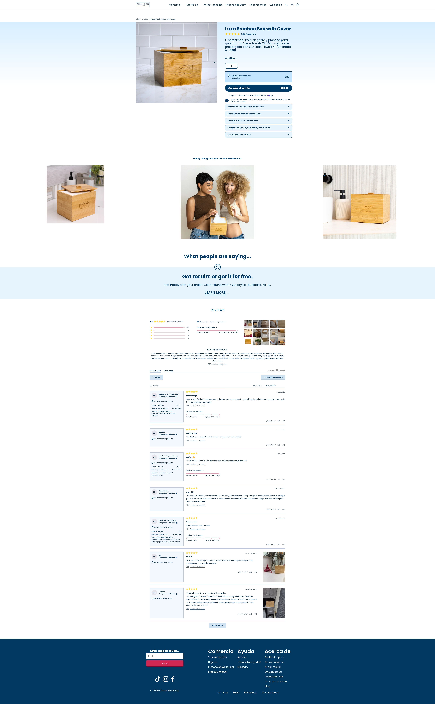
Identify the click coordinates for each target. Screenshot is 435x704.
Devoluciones (270, 692)
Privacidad (250, 692)
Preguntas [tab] (168, 371)
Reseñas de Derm (236, 4)
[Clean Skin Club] (143, 4)
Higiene (213, 662)
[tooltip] (227, 350)
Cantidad (230, 58)
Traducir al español (219, 364)
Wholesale (276, 4)
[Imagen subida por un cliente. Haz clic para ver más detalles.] (257, 341)
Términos (222, 692)
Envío (236, 692)
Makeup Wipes (217, 672)
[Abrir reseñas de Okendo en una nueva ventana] (276, 370)
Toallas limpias (217, 657)
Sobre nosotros (274, 662)
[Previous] (139, 62)
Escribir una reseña (275, 378)
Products (145, 19)
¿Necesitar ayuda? (249, 662)
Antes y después (213, 4)
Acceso (241, 657)
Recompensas (258, 4)
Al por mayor (273, 667)
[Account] (292, 4)
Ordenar (257, 386)
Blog (267, 686)
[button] (240, 34)
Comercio (175, 4)
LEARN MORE (215, 292)
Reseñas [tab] (155, 371)
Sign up (165, 663)
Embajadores (273, 672)
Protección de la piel (221, 667)
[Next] (214, 62)
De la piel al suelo (276, 681)
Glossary (242, 667)
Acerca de (192, 4)
